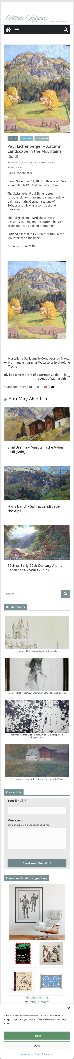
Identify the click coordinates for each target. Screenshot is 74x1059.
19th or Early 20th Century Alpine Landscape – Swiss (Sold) (35, 567)
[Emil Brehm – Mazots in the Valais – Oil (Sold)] (37, 424)
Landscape (26, 138)
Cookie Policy (26, 1053)
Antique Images (39, 1002)
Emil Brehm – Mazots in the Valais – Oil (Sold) (36, 449)
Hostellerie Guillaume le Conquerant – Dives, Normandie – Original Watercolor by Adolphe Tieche (39, 362)
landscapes (28, 162)
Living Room (42, 138)
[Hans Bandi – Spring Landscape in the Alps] (37, 483)
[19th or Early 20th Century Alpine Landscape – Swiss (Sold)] (37, 542)
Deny (37, 1045)
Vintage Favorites (37, 998)
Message (15, 820)
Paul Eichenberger (44, 162)
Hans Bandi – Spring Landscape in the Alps (36, 508)
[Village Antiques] (37, 19)
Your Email (17, 801)
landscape (15, 162)
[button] (68, 1008)
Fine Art (13, 138)
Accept (37, 1035)
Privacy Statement (43, 1053)
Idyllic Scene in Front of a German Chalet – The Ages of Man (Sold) (35, 377)
